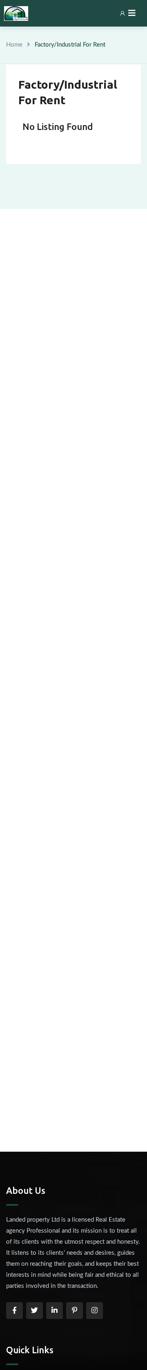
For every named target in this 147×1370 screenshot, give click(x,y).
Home (14, 45)
